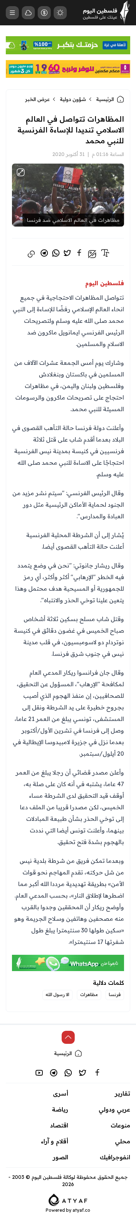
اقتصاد (59, 1125)
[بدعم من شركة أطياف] (68, 1199)
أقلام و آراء (54, 1141)
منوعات (120, 1125)
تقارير (122, 1093)
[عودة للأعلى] (68, 1037)
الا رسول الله (57, 994)
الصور (60, 1157)
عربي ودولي (114, 1109)
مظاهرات (89, 994)
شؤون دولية (73, 99)
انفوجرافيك (115, 1157)
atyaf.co (81, 1210)
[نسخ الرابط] (31, 254)
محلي (122, 1141)
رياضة (60, 1109)
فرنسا (115, 994)
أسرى (60, 1093)
